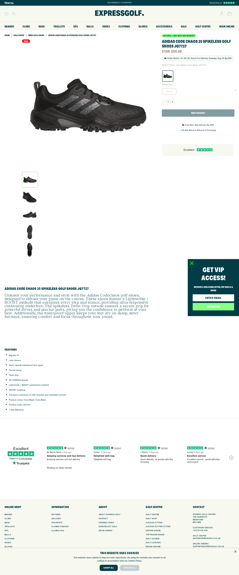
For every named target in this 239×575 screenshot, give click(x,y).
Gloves (9, 546)
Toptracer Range (155, 534)
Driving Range (153, 530)
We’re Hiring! (106, 530)
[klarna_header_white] (9, 3)
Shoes (8, 542)
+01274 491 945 (200, 530)
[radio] (167, 76)
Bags (7, 522)
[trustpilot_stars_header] (229, 3)
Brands (8, 514)
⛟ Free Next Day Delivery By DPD (198, 125)
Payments (57, 522)
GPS (6, 530)
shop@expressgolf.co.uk (207, 538)
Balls (8, 534)
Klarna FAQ (58, 530)
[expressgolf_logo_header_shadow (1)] (119, 14)
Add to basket (198, 112)
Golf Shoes (18, 35)
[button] (6, 14)
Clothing (10, 539)
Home (7, 35)
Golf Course (153, 539)
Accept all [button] (108, 567)
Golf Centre (152, 514)
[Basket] (230, 14)
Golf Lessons (153, 542)
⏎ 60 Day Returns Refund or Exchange (198, 130)
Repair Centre (153, 546)
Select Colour (168, 65)
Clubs (8, 518)
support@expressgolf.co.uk (208, 546)
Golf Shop (151, 518)
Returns (56, 514)
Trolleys (10, 526)
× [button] (235, 551)
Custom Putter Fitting (158, 526)
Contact (103, 518)
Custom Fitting (154, 522)
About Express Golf (110, 514)
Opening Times (106, 522)
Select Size (167, 84)
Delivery (56, 518)
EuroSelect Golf (108, 526)
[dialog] (119, 561)
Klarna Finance (60, 526)
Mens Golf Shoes (36, 35)
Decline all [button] (129, 567)
